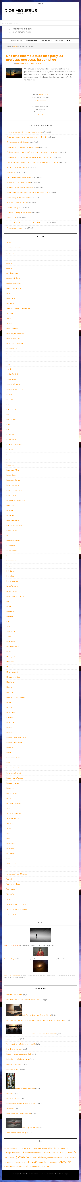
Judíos (8, 637)
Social (8, 859)
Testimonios (10, 889)
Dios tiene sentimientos (14, 1049)
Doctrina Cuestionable (14, 445)
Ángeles (9, 263)
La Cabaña (10, 1093)
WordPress (59, 1174)
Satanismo (9, 823)
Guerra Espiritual (12, 551)
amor (6, 1148)
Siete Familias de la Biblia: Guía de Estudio (36, 1015)
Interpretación (11, 606)
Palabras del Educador (14, 742)
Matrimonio (10, 662)
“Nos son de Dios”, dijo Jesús (17, 203)
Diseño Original (11, 440)
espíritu (40, 1153)
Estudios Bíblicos (12, 495)
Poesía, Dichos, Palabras (14, 778)
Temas (8, 869)
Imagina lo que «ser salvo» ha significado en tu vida (24, 132)
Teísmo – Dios (11, 864)
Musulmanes (10, 712)
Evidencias (10, 505)
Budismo (9, 354)
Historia (8, 566)
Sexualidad (10, 849)
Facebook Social (43, 94)
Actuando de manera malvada (17, 167)
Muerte (8, 702)
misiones (58, 1157)
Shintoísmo (10, 1108)
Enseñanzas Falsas (12, 470)
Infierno (8, 601)
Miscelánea (10, 682)
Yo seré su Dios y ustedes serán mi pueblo (21, 1044)
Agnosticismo (11, 258)
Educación (10, 465)
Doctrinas (9, 450)
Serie (8, 833)
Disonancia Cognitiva (10, 959)
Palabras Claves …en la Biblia (16, 738)
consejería (9, 1152)
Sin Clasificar (10, 854)
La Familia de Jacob (13, 1069)
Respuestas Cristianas (13, 803)
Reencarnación (11, 793)
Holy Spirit (10, 571)
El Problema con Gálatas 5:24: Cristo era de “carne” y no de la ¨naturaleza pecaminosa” (36, 1020)
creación (17, 1153)
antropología (20, 1148)
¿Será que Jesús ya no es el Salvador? (20, 177)
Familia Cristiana (11, 530)
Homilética (10, 576)
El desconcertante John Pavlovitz (18, 142)
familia (70, 1153)
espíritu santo (50, 1152)
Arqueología (10, 293)
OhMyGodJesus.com (40, 100)
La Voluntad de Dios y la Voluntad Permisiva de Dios (24, 1000)
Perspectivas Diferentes (14, 773)
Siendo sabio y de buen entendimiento (20, 187)
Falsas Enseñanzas (12, 520)
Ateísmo (9, 318)
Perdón (8, 763)
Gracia (6, 1157)
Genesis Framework (47, 1174)
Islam (8, 621)
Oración (9, 732)
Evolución (9, 510)
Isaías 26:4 (41, 114)
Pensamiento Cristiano (14, 758)
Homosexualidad (12, 581)
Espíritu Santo (11, 475)
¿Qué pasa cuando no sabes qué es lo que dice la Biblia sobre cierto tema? (32, 162)
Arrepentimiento (11, 298)
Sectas (8, 828)
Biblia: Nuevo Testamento (15, 344)
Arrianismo (10, 303)
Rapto (46, 1162)
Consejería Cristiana (13, 384)
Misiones (9, 687)
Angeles (9, 268)
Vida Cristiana (11, 914)
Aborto (8, 243)
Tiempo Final (10, 894)
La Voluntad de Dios (13, 647)
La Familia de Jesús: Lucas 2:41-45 (18, 1059)
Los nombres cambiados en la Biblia (18, 1054)
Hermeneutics (11, 561)
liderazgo (44, 1157)
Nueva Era (9, 717)
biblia (49, 1148)
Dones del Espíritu (12, 455)
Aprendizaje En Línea (13, 288)
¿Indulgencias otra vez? (14, 1064)
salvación (7, 1166)
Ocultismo (10, 727)
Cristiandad (10, 399)
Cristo (8, 404)
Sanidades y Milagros (13, 813)
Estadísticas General (13, 480)
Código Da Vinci (12, 374)
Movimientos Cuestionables (15, 697)
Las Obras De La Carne (14, 995)
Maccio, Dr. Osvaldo (13, 657)
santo (13, 1166)
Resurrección (53, 1162)
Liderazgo (9, 652)
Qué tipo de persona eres (12, 945)
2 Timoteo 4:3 (11, 172)
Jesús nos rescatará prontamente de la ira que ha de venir (26, 137)
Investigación (10, 616)
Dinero (8, 424)
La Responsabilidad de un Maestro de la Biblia (22, 1103)
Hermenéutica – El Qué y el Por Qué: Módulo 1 (23, 147)
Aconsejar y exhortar (13, 248)
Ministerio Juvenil (12, 672)
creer (21, 1153)
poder (41, 1162)
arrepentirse (42, 1148)
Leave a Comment (36, 64)
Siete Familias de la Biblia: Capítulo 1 (18, 1114)
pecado (25, 1162)
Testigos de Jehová (13, 884)
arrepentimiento (31, 1148)
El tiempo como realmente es (12, 975)
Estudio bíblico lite (12, 485)
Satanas (19, 1166)
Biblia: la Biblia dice (13, 339)
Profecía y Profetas (12, 783)
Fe (7, 536)
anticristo (12, 1148)
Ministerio (52, 1157)
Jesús (8, 626)
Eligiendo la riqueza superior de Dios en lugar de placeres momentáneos (32, 152)
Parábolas (9, 748)
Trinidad (9, 899)
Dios (7, 429)
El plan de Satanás (12, 1098)
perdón (34, 1162)
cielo (55, 1148)
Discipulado (10, 435)
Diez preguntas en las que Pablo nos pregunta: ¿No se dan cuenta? (30, 157)
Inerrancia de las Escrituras (15, 596)
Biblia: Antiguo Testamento (15, 334)
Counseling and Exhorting (15, 389)
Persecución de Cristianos (15, 768)
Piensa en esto (12, 218)
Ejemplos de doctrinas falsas (25, 1088)
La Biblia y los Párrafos (30, 1127)
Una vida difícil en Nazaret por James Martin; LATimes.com (27, 223)
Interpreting (10, 611)
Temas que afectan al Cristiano (16, 874)
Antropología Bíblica (13, 278)
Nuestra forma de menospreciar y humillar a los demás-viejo (27, 192)
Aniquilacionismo (12, 273)
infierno (27, 1157)
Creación (9, 394)
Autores (9, 323)
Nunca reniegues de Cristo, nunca (18, 197)
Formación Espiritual (13, 541)
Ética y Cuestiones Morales (15, 500)
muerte (67, 1157)
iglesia (19, 1157)
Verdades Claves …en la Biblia (16, 904)
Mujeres (9, 707)
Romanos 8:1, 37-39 (13, 208)
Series (8, 838)
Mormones (10, 692)
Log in (66, 1174)
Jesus (35, 1157)
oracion (18, 1162)
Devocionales (11, 419)
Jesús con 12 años (12, 1039)
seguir (26, 1166)
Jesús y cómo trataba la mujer (16, 1133)
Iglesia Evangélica (12, 586)
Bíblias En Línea (11, 349)
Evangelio (65, 1152)
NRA (13, 1162)
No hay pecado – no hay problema (19, 182)
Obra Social (10, 722)
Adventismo (10, 253)
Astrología (9, 313)
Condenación (11, 379)
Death (8, 414)
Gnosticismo (10, 546)
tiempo (32, 1166)
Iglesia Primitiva (11, 591)
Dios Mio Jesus (20, 10)
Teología (9, 879)
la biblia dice (10, 641)
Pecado (9, 753)
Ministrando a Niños (13, 677)
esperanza (32, 1153)
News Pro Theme (32, 1174)
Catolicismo (10, 359)
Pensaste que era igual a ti (15, 228)
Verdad (43, 1166)
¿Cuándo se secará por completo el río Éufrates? (39, 1034)
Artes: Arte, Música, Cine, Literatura (18, 308)
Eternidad (59, 1153)
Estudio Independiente (14, 490)
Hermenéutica (11, 556)
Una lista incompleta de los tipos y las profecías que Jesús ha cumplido (34, 57)
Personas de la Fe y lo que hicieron (19, 213)
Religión (9, 798)
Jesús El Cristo (11, 631)
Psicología (10, 788)
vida (48, 1166)
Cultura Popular (11, 409)
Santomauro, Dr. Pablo (14, 818)
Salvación (9, 808)
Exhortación (10, 515)
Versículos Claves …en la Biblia (16, 909)
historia (12, 1157)
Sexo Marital (10, 843)
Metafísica (9, 667)
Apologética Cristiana (13, 283)
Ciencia (8, 369)
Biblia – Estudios (12, 328)
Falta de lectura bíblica (14, 525)
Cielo (8, 364)
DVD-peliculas (11, 460)
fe (75, 1152)
